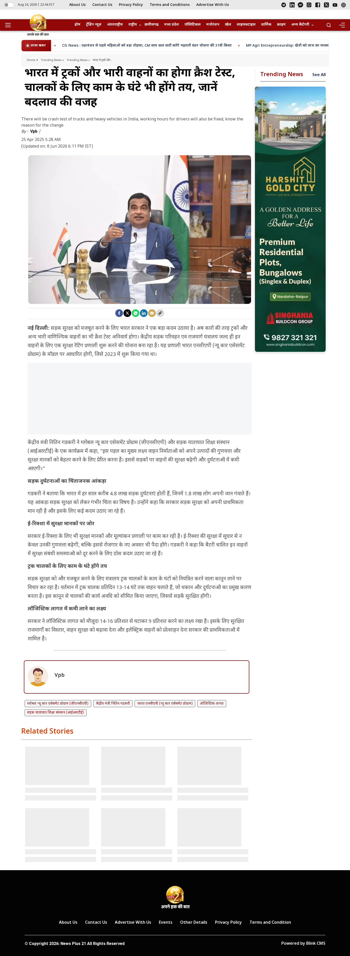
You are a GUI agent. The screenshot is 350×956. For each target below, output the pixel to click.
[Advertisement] (140, 401)
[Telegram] (283, 5)
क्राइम (281, 24)
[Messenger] (300, 5)
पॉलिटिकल (192, 24)
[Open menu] (9, 25)
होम (77, 24)
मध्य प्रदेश (171, 24)
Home (31, 60)
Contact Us (102, 5)
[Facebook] (318, 5)
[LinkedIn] (292, 5)
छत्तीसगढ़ (152, 24)
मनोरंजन (212, 24)
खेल (228, 24)
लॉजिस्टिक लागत (211, 703)
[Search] (329, 25)
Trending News (281, 74)
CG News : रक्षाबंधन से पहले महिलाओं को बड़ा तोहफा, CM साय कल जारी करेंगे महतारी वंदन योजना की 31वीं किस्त (88, 45)
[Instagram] (343, 5)
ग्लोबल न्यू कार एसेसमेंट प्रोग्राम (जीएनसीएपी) (57, 703)
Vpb (34, 131)
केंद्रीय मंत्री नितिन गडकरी (113, 703)
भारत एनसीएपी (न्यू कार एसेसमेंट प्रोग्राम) (165, 703)
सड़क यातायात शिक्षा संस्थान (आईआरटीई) (55, 712)
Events (165, 923)
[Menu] (342, 25)
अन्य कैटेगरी (300, 24)
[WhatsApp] (309, 5)
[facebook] (119, 313)
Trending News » (52, 60)
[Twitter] (127, 313)
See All (319, 75)
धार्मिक (266, 24)
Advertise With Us (212, 5)
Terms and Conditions (170, 5)
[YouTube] (335, 5)
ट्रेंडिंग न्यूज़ (93, 24)
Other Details (193, 923)
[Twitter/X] (326, 5)
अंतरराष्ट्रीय (115, 24)
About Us (77, 5)
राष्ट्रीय (132, 24)
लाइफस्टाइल (246, 24)
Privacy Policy (131, 5)
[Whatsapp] (135, 313)
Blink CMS (315, 944)
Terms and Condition (270, 923)
